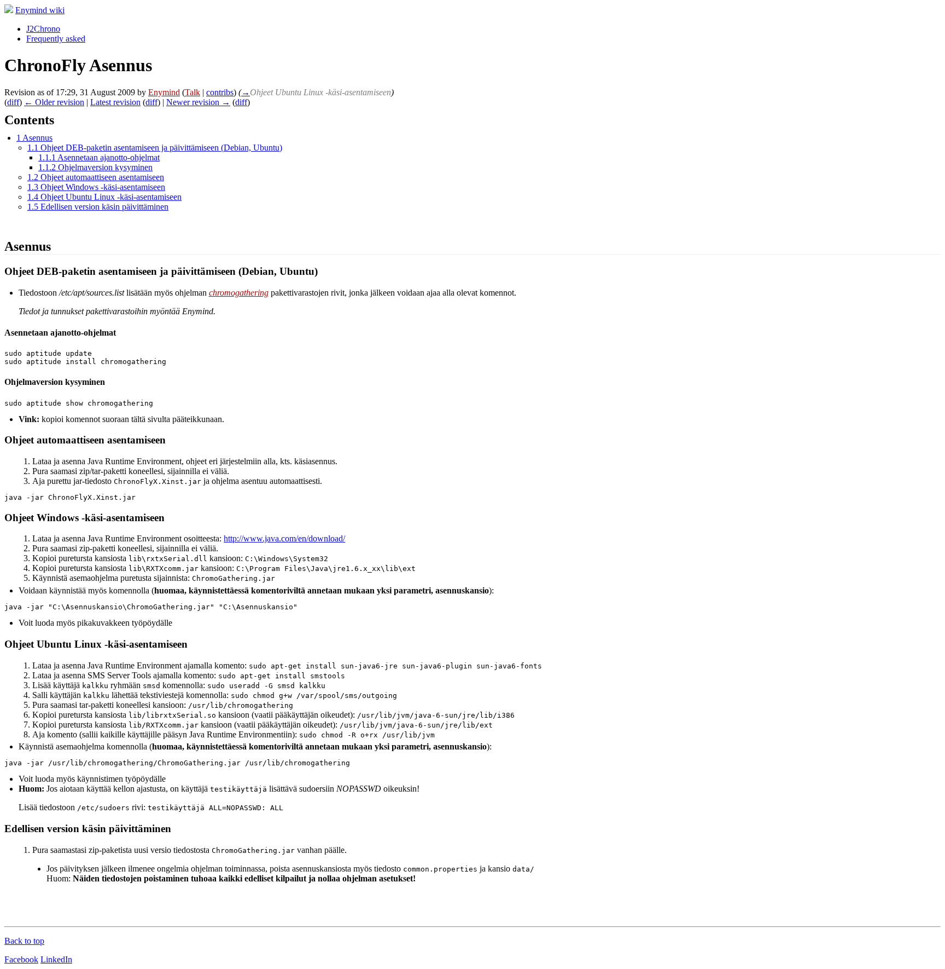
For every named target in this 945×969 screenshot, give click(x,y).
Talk (192, 92)
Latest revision (115, 102)
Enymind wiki (40, 10)
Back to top (24, 940)
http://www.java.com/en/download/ (284, 538)
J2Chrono (43, 28)
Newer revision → (198, 102)
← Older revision (54, 102)
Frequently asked (55, 38)
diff (13, 102)
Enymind (164, 92)
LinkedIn (56, 959)
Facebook (21, 959)
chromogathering (239, 292)
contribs (220, 92)
